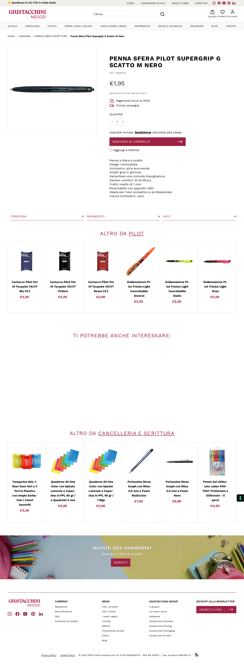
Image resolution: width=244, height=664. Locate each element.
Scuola (12, 26)
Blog (215, 26)
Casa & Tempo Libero (113, 26)
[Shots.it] (199, 655)
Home (11, 36)
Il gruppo (154, 606)
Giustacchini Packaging (162, 630)
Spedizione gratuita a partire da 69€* (36, 3)
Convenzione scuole (153, 3)
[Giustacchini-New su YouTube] (25, 614)
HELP (166, 216)
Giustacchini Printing (160, 626)
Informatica (142, 26)
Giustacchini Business (161, 621)
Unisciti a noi (210, 609)
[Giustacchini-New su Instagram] (10, 614)
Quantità (115, 114)
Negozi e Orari (180, 3)
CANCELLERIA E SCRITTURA (50, 36)
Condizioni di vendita (66, 621)
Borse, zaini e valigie (78, 26)
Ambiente (154, 616)
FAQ (57, 616)
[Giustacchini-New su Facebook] (17, 614)
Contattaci (201, 3)
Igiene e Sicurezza (170, 26)
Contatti (106, 621)
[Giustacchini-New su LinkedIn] (41, 614)
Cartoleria (32, 26)
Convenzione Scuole (113, 630)
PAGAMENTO (95, 216)
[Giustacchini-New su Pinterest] (33, 614)
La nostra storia (158, 611)
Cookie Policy (67, 655)
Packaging (197, 26)
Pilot (136, 233)
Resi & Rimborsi (63, 611)
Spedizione (143, 132)
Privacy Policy (48, 655)
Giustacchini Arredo (160, 635)
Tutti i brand (109, 611)
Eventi (130, 3)
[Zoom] (46, 89)
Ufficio (52, 26)
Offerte (231, 26)
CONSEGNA (18, 216)
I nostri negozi (110, 616)
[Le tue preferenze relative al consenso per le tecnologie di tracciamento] (240, 498)
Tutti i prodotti (110, 606)
